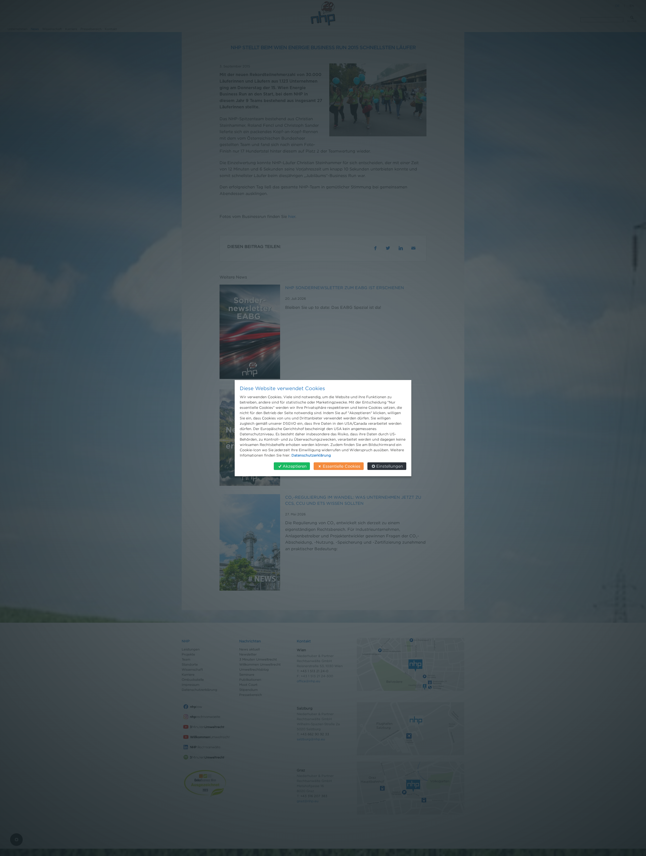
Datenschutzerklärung (311, 455)
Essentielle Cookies (341, 466)
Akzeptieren (295, 466)
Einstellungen (389, 466)
